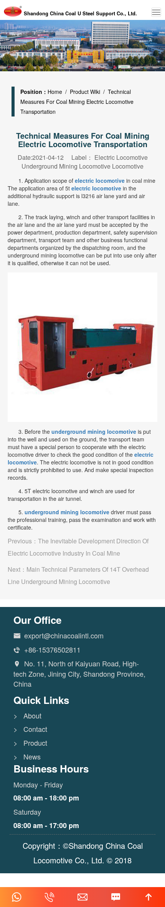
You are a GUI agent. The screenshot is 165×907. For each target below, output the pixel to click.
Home (55, 91)
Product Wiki (85, 91)
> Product (30, 743)
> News (27, 756)
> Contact (30, 729)
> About (27, 715)
